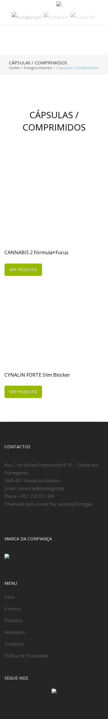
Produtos (13, 620)
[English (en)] (56, 17)
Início (9, 597)
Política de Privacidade (26, 656)
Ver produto (23, 269)
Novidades (14, 632)
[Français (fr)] (82, 17)
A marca (12, 609)
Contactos (14, 644)
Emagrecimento (38, 67)
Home (14, 67)
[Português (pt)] (26, 17)
